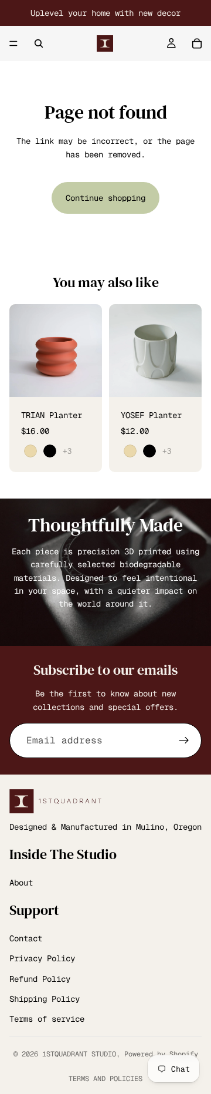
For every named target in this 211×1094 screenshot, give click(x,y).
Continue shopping (105, 198)
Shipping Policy (44, 999)
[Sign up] (184, 740)
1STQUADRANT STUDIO (79, 1054)
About (21, 882)
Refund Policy (39, 979)
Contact (25, 938)
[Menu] (13, 43)
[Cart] (197, 43)
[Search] (39, 43)
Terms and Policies (105, 1078)
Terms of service (46, 1019)
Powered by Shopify (161, 1054)
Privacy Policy (42, 958)
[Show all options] (67, 451)
